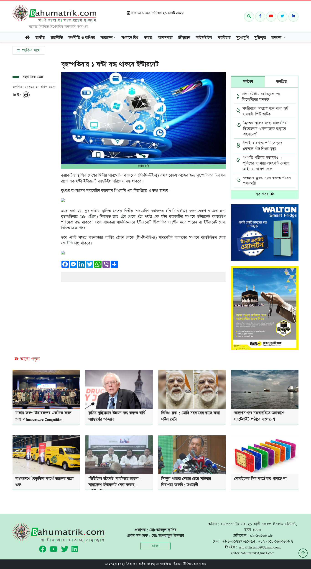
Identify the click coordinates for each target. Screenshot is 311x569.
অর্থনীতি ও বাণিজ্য (82, 38)
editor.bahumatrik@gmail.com (252, 553)
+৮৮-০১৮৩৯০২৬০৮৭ (275, 541)
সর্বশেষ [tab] (248, 81)
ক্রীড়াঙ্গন (184, 38)
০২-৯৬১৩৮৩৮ (261, 536)
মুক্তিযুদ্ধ (259, 38)
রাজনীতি (57, 38)
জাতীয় (40, 38)
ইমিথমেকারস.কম (194, 564)
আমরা (155, 546)
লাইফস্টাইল (204, 38)
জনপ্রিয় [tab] (281, 81)
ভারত (148, 38)
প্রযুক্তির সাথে (30, 50)
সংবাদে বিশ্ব (130, 38)
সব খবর (262, 194)
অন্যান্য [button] (277, 38)
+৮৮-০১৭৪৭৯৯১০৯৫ (238, 541)
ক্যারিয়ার (224, 38)
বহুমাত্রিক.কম (128, 564)
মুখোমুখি (242, 38)
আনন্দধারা (165, 38)
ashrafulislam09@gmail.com (259, 547)
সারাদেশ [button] (106, 38)
